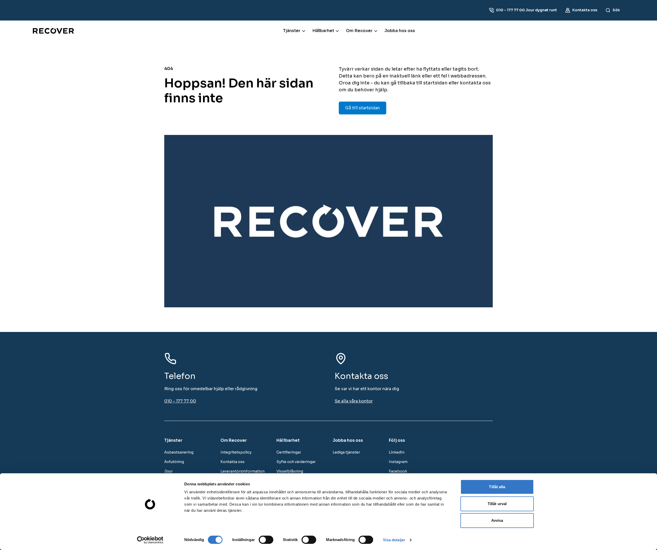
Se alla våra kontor (354, 401)
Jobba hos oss (399, 31)
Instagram (398, 461)
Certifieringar (288, 452)
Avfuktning (174, 461)
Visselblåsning (289, 471)
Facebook (398, 471)
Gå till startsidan (362, 108)
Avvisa (497, 520)
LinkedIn (396, 452)
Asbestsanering (179, 452)
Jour (168, 471)
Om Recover (359, 30)
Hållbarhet (323, 30)
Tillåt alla (497, 487)
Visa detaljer (394, 540)
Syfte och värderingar (296, 461)
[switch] (266, 540)
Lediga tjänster (346, 452)
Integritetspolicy (236, 452)
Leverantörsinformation (242, 471)
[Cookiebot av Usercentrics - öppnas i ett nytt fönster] (150, 540)
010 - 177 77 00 (180, 401)
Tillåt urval (497, 504)
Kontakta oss (232, 461)
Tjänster (292, 30)
